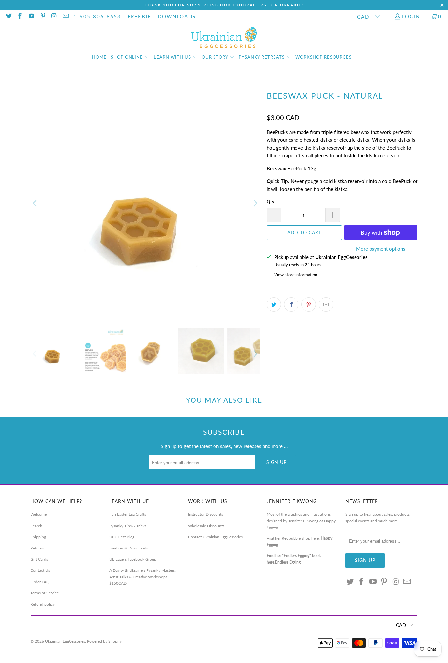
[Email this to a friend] (326, 304)
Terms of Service (45, 592)
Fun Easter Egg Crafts (127, 514)
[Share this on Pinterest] (308, 304)
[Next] (255, 203)
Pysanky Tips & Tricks (127, 525)
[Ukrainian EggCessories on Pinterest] (42, 16)
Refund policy (43, 604)
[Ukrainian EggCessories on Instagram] (54, 16)
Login (411, 16)
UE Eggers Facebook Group (132, 559)
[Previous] (35, 203)
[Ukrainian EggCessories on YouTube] (31, 16)
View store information (295, 274)
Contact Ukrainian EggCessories (215, 536)
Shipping (38, 536)
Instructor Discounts (205, 514)
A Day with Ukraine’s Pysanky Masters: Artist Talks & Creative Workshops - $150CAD (142, 576)
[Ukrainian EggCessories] (224, 37)
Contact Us (40, 570)
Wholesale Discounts (206, 525)
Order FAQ (40, 581)
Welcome (39, 514)
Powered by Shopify (104, 641)
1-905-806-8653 (97, 16)
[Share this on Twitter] (274, 304)
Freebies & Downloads (128, 548)
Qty (270, 201)
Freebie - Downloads (162, 16)
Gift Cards (39, 559)
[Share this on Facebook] (291, 304)
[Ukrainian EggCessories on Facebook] (19, 16)
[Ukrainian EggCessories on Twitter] (8, 16)
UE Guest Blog (121, 536)
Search (36, 525)
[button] (130, 57)
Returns (37, 548)
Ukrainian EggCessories (65, 641)
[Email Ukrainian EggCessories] (65, 16)
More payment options (380, 249)
